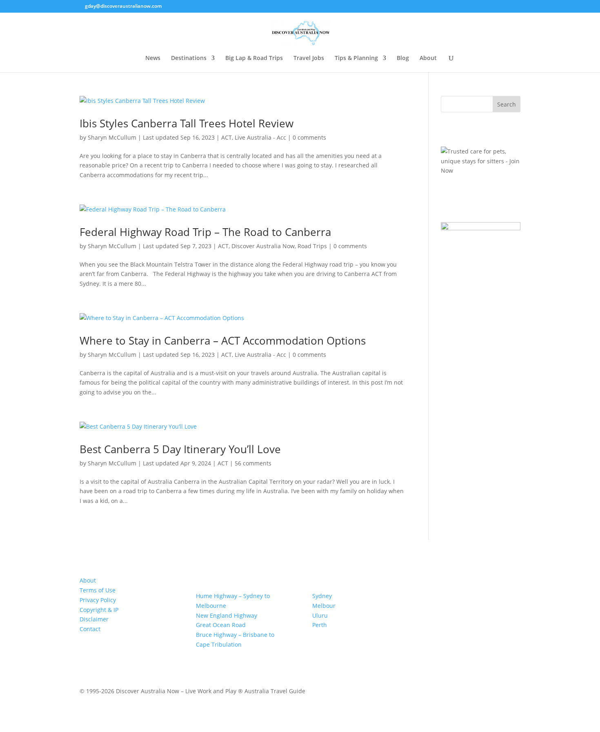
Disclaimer (94, 619)
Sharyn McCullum (112, 137)
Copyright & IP (99, 610)
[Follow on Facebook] (86, 652)
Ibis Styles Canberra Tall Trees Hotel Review (186, 123)
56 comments (253, 463)
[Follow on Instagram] (118, 652)
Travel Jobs (308, 58)
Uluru (320, 615)
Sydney (322, 596)
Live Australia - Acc (260, 137)
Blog (403, 58)
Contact (90, 629)
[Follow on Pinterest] (102, 652)
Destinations (189, 58)
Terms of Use (98, 590)
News (152, 58)
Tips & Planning (356, 58)
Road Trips (312, 246)
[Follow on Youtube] (135, 652)
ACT (226, 137)
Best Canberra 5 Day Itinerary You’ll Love (180, 449)
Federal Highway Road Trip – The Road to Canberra (205, 232)
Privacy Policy (98, 600)
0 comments (309, 137)
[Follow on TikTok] (151, 652)
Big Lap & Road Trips (254, 58)
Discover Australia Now (263, 246)
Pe (315, 625)
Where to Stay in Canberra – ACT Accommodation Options (223, 340)
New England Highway (226, 615)
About (428, 58)
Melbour (324, 606)
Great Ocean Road (221, 625)
